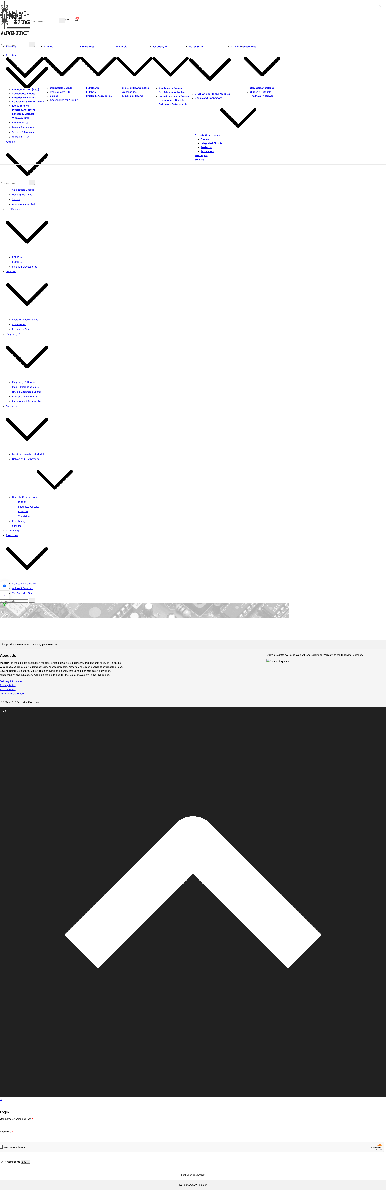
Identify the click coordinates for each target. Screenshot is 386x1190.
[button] (1, 1108)
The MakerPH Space (261, 95)
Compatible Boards (61, 87)
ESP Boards (93, 87)
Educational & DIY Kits (171, 100)
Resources (250, 46)
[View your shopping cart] (76, 20)
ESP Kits (91, 91)
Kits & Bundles (20, 105)
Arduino (48, 46)
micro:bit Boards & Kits (135, 87)
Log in (25, 1162)
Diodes (205, 139)
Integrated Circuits (211, 143)
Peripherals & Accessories (173, 104)
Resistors (206, 147)
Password (6, 1131)
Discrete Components (207, 135)
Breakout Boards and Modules (212, 93)
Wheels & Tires (20, 117)
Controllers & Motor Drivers (28, 101)
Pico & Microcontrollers (171, 92)
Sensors (199, 159)
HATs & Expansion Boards (173, 95)
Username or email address (16, 1118)
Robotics (11, 46)
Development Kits (60, 91)
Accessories (129, 91)
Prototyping (202, 155)
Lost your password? (193, 1174)
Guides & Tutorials (260, 91)
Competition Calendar (262, 87)
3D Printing (237, 46)
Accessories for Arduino (64, 99)
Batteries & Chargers (24, 97)
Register (202, 1184)
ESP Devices (87, 46)
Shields (54, 95)
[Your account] (67, 20)
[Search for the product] (62, 20)
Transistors (207, 151)
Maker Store (196, 46)
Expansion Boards (132, 95)
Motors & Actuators (23, 109)
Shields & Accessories (99, 95)
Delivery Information (11, 681)
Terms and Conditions (12, 693)
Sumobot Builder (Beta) (25, 89)
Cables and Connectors (208, 97)
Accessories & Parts (23, 93)
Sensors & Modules (23, 113)
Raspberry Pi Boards (170, 88)
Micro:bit (121, 46)
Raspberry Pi (159, 46)
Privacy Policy (8, 685)
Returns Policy (8, 689)
